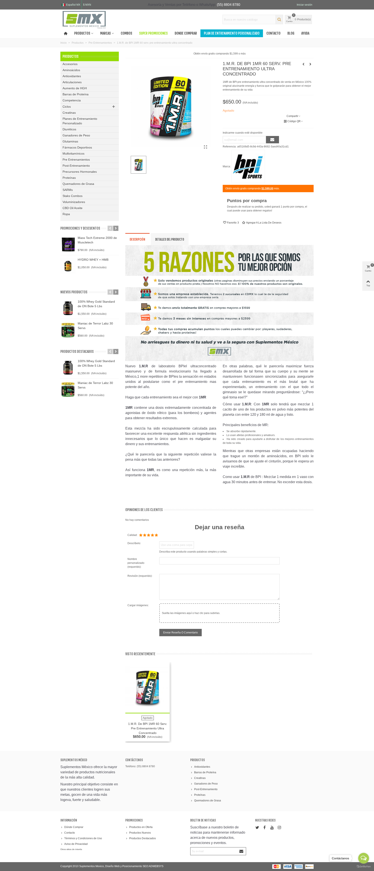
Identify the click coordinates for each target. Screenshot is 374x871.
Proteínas (69, 177)
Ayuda (305, 33)
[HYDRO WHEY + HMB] (68, 266)
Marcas (105, 33)
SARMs (68, 190)
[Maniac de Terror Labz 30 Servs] (68, 330)
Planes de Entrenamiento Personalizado (80, 121)
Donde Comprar (186, 33)
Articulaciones (72, 82)
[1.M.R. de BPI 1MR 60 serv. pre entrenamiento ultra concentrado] (205, 147)
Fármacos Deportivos (77, 147)
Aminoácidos (71, 70)
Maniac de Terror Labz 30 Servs (95, 326)
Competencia (72, 100)
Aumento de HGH (75, 88)
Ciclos (67, 106)
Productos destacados (77, 351)
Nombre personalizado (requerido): (135, 563)
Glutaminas (70, 141)
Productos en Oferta (141, 827)
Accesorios (70, 64)
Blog (290, 33)
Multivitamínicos (73, 153)
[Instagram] (279, 828)
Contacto (273, 33)
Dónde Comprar (73, 827)
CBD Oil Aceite (72, 208)
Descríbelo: (134, 543)
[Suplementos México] (84, 19)
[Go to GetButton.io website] (364, 866)
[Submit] (241, 851)
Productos (82, 33)
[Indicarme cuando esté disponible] (272, 139)
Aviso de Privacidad (76, 843)
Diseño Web (112, 866)
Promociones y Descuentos (80, 228)
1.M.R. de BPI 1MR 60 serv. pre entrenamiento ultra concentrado (147, 728)
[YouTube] (272, 828)
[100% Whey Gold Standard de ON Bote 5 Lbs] (68, 308)
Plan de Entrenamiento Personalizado (232, 33)
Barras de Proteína (76, 94)
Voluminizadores (74, 202)
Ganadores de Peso (76, 135)
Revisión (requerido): (139, 575)
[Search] (279, 19)
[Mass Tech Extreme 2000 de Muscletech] (68, 244)
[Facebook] (264, 828)
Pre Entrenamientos (76, 159)
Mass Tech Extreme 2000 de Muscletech (97, 240)
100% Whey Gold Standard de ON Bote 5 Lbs (96, 304)
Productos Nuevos (140, 832)
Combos (126, 33)
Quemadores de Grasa (78, 183)
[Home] (65, 33)
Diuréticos (69, 129)
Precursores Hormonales (80, 171)
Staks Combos (72, 196)
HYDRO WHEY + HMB (93, 259)
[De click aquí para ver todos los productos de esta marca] (248, 166)
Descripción (137, 239)
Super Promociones (153, 33)
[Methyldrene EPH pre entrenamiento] (310, 64)
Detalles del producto (169, 239)
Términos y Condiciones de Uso (83, 838)
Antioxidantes (72, 76)
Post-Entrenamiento (76, 165)
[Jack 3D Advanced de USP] (303, 64)
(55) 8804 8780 (228, 4)
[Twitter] (257, 828)
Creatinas (69, 112)
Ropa (66, 214)
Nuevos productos (73, 292)
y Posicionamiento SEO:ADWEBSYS (141, 866)
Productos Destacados (142, 838)
